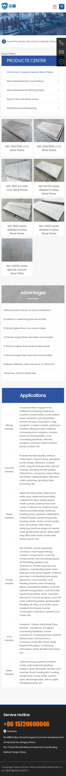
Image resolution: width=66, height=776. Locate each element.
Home (10, 41)
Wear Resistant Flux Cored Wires (25, 81)
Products (20, 41)
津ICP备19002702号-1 (17, 770)
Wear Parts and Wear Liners (23, 99)
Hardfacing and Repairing (21, 108)
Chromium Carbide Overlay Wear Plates (30, 72)
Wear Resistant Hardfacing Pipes (25, 90)
